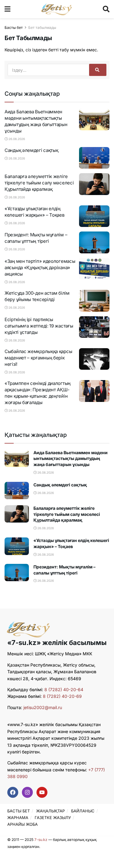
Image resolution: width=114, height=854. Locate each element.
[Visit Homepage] (56, 9)
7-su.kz (40, 839)
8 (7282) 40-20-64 (63, 689)
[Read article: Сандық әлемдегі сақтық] (94, 158)
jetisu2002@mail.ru (42, 707)
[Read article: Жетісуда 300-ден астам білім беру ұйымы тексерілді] (94, 301)
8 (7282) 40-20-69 (62, 696)
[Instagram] (27, 792)
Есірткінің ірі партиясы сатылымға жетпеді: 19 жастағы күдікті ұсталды (39, 326)
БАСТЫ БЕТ (18, 810)
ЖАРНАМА (17, 817)
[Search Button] (106, 9)
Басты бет (14, 27)
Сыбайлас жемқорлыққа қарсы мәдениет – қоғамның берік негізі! (38, 357)
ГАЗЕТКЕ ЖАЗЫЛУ (53, 817)
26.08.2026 (16, 139)
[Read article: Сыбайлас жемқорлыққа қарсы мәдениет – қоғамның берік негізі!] (94, 359)
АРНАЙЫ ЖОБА (22, 824)
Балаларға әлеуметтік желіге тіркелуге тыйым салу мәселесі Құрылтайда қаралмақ (39, 182)
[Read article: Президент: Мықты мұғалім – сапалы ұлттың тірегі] (94, 242)
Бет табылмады (42, 27)
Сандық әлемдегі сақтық (31, 150)
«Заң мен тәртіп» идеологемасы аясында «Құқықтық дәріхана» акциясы (40, 267)
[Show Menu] (7, 9)
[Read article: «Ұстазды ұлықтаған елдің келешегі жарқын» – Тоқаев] (94, 216)
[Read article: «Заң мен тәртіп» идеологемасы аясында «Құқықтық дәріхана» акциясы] (94, 269)
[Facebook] (12, 792)
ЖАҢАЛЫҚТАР (50, 810)
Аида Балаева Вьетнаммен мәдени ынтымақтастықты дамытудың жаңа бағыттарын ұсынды (70, 458)
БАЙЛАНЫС (83, 810)
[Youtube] (41, 792)
